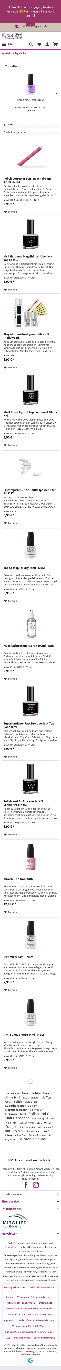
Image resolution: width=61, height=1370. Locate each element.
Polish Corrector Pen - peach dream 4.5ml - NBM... (27, 180)
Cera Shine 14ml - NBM (30, 99)
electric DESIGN (32, 1354)
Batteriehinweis (22, 1337)
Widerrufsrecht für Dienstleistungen (37, 1320)
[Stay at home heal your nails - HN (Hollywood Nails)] (30, 312)
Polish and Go (40, 1113)
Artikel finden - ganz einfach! (21, 1302)
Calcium (32, 1105)
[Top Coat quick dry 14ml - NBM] (30, 545)
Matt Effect (31, 1101)
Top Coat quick (40, 1118)
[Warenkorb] (55, 44)
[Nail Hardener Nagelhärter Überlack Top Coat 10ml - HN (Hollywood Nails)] (30, 234)
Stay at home (27, 1122)
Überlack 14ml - (34, 1131)
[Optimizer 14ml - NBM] (30, 934)
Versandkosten (12, 1247)
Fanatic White (31, 1093)
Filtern (11, 124)
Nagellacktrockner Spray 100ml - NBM (29, 646)
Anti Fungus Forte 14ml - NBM (24, 1035)
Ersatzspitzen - (31, 1097)
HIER (22, 11)
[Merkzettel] (39, 44)
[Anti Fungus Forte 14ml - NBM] (30, 1012)
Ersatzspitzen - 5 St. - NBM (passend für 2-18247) (30, 491)
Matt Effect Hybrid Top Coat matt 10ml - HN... (30, 413)
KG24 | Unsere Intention (42, 1287)
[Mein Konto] (47, 44)
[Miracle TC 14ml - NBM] (30, 856)
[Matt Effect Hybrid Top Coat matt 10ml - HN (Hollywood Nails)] (30, 389)
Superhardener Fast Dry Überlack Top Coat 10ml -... (29, 725)
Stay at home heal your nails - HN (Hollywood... (26, 336)
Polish (18, 1101)
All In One (21, 1135)
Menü (12, 44)
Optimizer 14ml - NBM (18, 957)
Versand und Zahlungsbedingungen (35, 1296)
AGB (8, 1337)
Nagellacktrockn (16, 1110)
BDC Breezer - (14, 1131)
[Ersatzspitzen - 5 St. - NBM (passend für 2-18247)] (30, 467)
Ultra (39, 1122)
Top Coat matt (12, 1093)
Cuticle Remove (38, 1135)
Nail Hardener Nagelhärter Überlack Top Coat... (28, 258)
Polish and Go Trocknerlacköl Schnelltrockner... (23, 803)
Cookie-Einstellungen (44, 1337)
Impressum (9, 1320)
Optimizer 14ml (16, 1114)
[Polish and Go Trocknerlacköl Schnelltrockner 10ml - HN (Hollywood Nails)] (30, 779)
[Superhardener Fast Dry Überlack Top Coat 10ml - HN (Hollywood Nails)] (30, 701)
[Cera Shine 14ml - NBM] (30, 84)
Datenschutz (45, 1302)
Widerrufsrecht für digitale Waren (29, 1326)
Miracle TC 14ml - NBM (19, 879)
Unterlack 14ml (28, 1127)
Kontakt (9, 1296)
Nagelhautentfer (46, 1127)
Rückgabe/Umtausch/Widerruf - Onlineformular (29, 1331)
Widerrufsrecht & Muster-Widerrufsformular (29, 1308)
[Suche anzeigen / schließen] (30, 44)
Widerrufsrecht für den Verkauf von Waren (29, 1314)
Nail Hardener (17, 1118)
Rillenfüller (36, 1109)
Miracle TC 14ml (32, 1139)
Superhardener (15, 1106)
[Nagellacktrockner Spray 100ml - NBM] (30, 623)
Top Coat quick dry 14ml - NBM (24, 568)
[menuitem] (9, 44)
